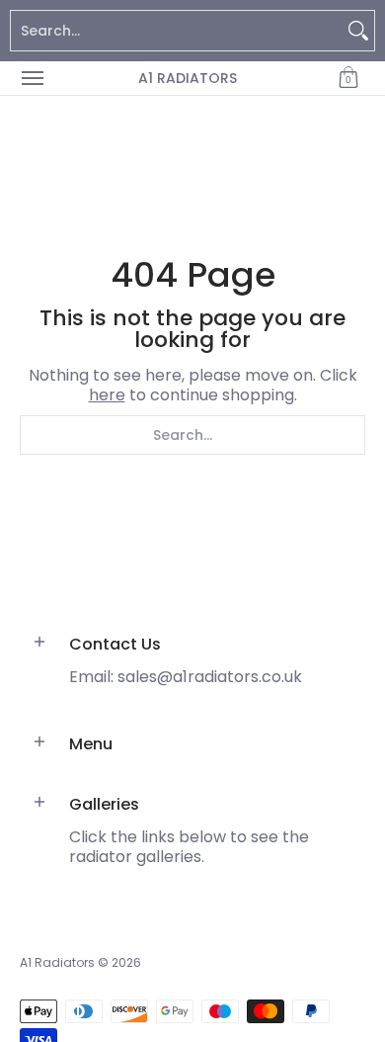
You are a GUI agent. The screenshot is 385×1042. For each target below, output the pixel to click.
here (107, 395)
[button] (348, 78)
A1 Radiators (187, 78)
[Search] (358, 30)
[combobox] (177, 30)
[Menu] (31, 78)
